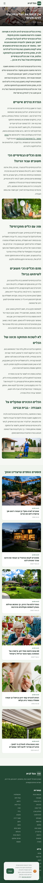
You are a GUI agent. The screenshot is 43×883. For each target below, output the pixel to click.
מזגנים (18, 815)
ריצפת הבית (17, 835)
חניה (19, 808)
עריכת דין (38, 831)
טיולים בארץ (37, 811)
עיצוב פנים (38, 828)
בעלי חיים (18, 798)
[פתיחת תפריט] (4, 3)
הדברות (38, 805)
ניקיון (19, 821)
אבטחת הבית (37, 794)
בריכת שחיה (37, 801)
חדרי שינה (38, 808)
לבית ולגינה (34, 11)
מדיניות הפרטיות (26, 877)
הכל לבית (18, 805)
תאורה (39, 842)
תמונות (18, 842)
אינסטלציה (17, 794)
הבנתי (10, 871)
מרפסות (38, 821)
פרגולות (18, 831)
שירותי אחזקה (16, 838)
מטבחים (38, 818)
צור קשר (38, 857)
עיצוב (19, 825)
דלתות (19, 801)
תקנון (39, 860)
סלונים (39, 825)
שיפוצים (38, 838)
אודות (39, 853)
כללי (19, 811)
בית (40, 11)
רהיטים (39, 835)
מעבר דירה (17, 818)
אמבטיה (38, 798)
